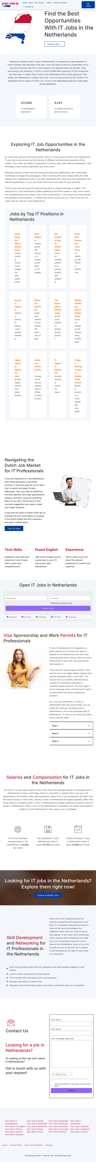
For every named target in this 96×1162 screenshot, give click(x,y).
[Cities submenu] (51, 2)
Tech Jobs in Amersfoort (37, 1126)
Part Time (57, 617)
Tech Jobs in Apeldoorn (80, 1129)
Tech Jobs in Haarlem (57, 1132)
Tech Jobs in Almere (35, 1121)
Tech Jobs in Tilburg (13, 1129)
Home (4, 1145)
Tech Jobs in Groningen (58, 1129)
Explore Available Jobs (48, 895)
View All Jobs (14, 528)
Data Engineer (38, 237)
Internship (42, 617)
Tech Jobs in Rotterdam (58, 1121)
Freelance (13, 617)
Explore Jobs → (54, 44)
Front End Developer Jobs (78, 240)
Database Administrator (38, 366)
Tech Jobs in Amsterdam (37, 1124)
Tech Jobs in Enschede (58, 1126)
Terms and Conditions (33, 1145)
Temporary (72, 617)
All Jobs (88, 4)
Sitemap (49, 1145)
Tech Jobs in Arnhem (79, 1132)
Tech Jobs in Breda (35, 1129)
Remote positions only (61, 603)
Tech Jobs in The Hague (15, 1126)
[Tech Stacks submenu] (44, 2)
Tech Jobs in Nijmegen (14, 1134)
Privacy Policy (16, 1145)
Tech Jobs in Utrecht (13, 1132)
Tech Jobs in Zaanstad (79, 1126)
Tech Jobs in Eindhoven (58, 1124)
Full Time (27, 617)
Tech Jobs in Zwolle (35, 1132)
